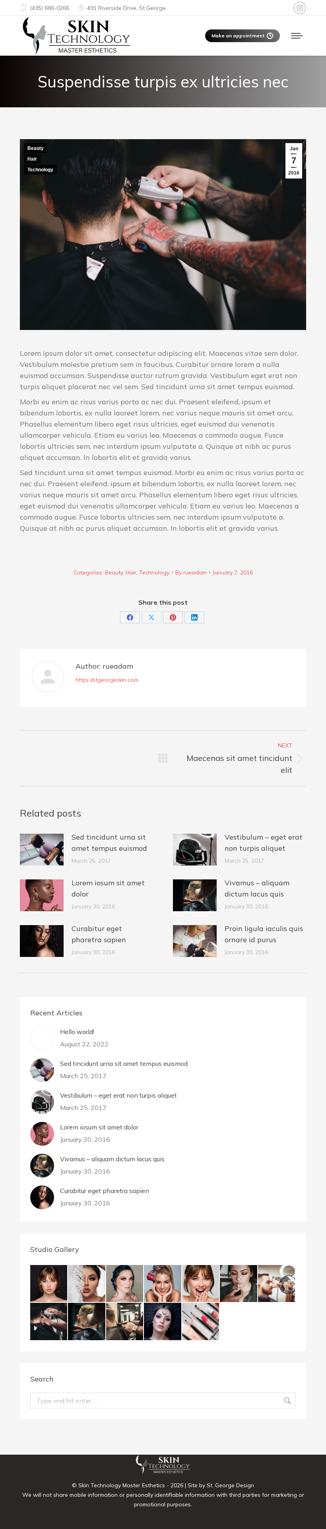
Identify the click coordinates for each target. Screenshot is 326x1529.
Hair (32, 159)
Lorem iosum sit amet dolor (108, 888)
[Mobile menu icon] (297, 36)
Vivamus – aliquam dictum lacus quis (257, 888)
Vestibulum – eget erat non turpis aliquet (264, 842)
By (191, 572)
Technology (40, 170)
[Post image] (42, 849)
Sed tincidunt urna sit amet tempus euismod (109, 842)
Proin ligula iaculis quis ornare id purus (264, 934)
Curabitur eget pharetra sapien (99, 934)
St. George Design (230, 1485)
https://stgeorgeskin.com (107, 679)
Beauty (35, 148)
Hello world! (77, 1032)
